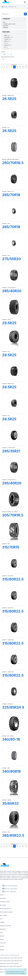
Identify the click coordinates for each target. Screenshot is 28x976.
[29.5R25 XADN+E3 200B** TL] (14, 307)
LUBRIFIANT (5, 27)
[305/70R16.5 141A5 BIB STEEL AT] (14, 499)
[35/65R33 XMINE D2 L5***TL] (14, 787)
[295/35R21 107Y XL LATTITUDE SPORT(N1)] (14, 435)
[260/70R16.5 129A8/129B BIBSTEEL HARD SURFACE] (14, 147)
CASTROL (6, 39)
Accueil (1, 894)
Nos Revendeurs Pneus (5, 908)
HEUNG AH (6, 45)
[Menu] (25, 2)
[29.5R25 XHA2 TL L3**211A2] (14, 339)
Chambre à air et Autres (5, 925)
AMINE (5, 35)
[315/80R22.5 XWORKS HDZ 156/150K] (14, 659)
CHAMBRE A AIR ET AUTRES (9, 24)
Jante (1, 932)
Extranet (2, 939)
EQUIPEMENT (6, 25)
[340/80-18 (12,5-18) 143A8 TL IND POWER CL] (14, 723)
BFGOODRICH (7, 37)
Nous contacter (3, 915)
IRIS (5, 47)
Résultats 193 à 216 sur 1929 (7, 56)
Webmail (2, 949)
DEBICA (6, 41)
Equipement (3, 929)
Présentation (3, 898)
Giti (5, 43)
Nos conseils (3, 905)
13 (25, 67)
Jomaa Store (3, 942)
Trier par (3, 51)
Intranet (2, 946)
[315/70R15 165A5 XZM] (14, 531)
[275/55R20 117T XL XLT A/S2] (14, 243)
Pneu (1, 918)
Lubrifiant (2, 922)
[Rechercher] (25, 14)
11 (20, 67)
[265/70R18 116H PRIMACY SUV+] (14, 179)
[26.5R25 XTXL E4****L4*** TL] (14, 114)
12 (23, 67)
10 (17, 67)
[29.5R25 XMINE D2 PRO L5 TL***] (14, 371)
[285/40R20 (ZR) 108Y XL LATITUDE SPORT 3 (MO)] (14, 275)
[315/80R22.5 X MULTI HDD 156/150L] (14, 563)
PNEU (4, 22)
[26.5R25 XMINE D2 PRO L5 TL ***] (14, 82)
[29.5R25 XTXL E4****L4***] (14, 403)
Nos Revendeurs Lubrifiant (6, 912)
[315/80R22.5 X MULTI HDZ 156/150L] (14, 595)
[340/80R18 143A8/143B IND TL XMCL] (14, 755)
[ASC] (11, 54)
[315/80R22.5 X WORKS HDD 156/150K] (14, 627)
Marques (2, 936)
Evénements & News (5, 901)
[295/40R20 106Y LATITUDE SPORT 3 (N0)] (14, 467)
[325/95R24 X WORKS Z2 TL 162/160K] (14, 691)
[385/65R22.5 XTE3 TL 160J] (14, 819)
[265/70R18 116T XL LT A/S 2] (14, 211)
